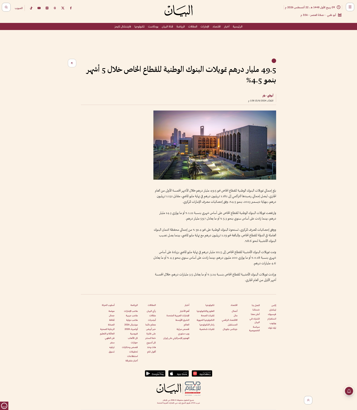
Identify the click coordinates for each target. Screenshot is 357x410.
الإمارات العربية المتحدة (178, 315)
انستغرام (272, 318)
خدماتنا (256, 309)
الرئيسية (237, 26)
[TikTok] (31, 8)
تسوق (112, 351)
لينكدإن (272, 309)
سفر (112, 342)
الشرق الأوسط (182, 319)
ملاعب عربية (132, 315)
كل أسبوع (151, 342)
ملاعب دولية (132, 319)
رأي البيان (151, 311)
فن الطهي (110, 338)
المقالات (192, 26)
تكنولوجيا (139, 26)
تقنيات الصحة (207, 315)
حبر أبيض (151, 329)
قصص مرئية (183, 329)
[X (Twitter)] (63, 8)
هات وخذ (151, 347)
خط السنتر (150, 338)
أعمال (234, 311)
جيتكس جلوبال (230, 329)
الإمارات (205, 26)
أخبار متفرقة (132, 360)
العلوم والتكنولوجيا (205, 311)
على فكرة (151, 333)
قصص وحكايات (130, 347)
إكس (273, 305)
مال (235, 315)
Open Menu (350, 7)
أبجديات (152, 319)
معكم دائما (150, 324)
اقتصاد (217, 26)
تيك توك (272, 327)
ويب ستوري (183, 333)
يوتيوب (273, 323)
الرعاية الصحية (107, 329)
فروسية (134, 333)
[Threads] (55, 8)
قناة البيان (167, 26)
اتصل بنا (256, 305)
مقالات (152, 315)
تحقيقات (133, 351)
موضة (112, 311)
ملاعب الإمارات (131, 311)
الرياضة (180, 26)
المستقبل (232, 324)
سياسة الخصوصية (254, 328)
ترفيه (112, 347)
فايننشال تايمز (123, 26)
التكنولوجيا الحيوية (205, 319)
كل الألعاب (133, 338)
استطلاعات (132, 356)
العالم (186, 324)
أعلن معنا (255, 314)
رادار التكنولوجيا (207, 324)
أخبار (226, 26)
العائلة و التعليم (107, 333)
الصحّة (111, 324)
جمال (112, 315)
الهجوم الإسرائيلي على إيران (176, 338)
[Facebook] (71, 8)
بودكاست (153, 26)
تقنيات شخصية (207, 329)
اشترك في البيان (255, 320)
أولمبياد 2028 (131, 329)
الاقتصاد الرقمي (229, 319)
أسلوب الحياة (108, 305)
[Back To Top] (308, 400)
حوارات (134, 342)
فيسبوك (272, 314)
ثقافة (112, 319)
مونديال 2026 (131, 324)
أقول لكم (151, 351)
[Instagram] (47, 8)
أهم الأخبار (184, 311)
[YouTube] (39, 8)
